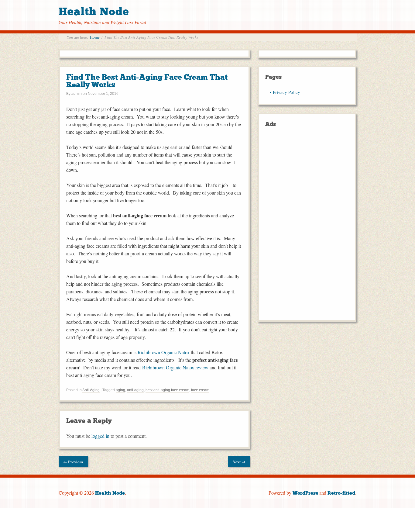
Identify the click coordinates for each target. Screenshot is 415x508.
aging (120, 390)
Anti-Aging (91, 390)
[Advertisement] (310, 227)
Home (95, 37)
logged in (100, 436)
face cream (200, 390)
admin (76, 94)
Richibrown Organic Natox (164, 352)
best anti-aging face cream (167, 390)
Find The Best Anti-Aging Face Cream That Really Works (147, 80)
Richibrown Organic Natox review (175, 367)
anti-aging (135, 390)
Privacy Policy (286, 92)
